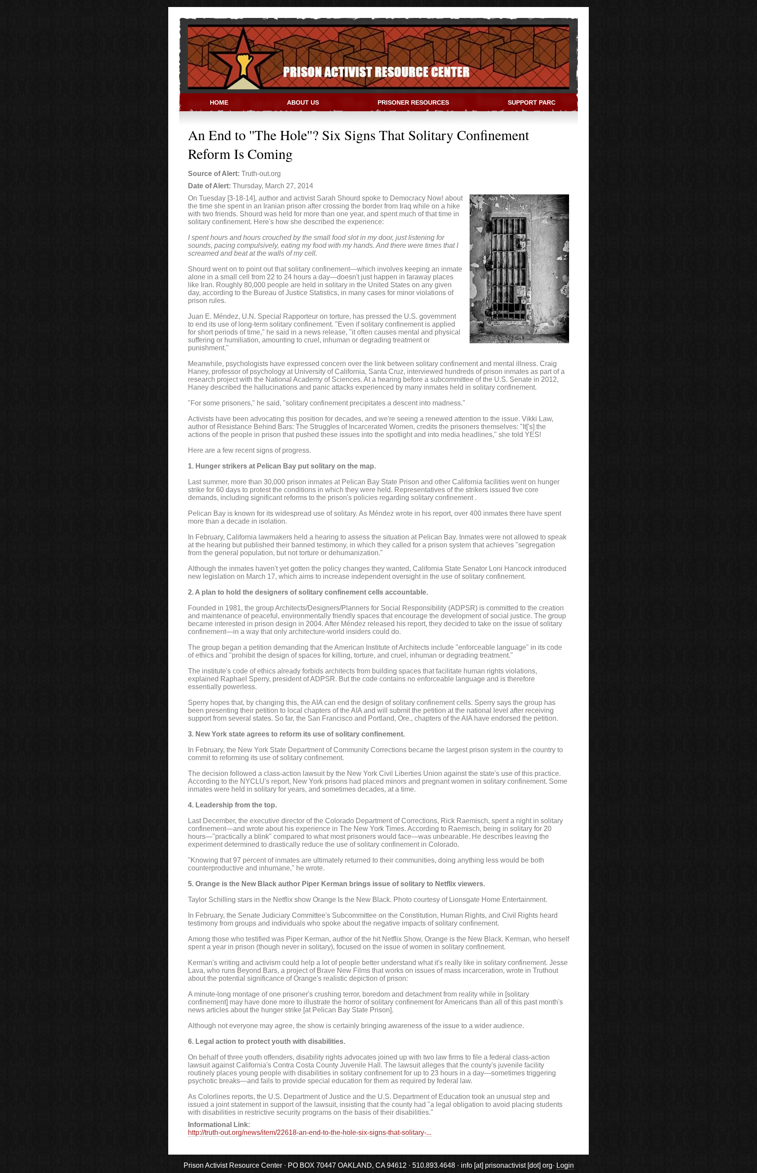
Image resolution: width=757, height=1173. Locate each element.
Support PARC (531, 102)
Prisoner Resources (413, 102)
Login (565, 1165)
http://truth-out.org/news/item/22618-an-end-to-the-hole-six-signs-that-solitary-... (310, 1132)
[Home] (374, 56)
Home (219, 102)
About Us (303, 102)
